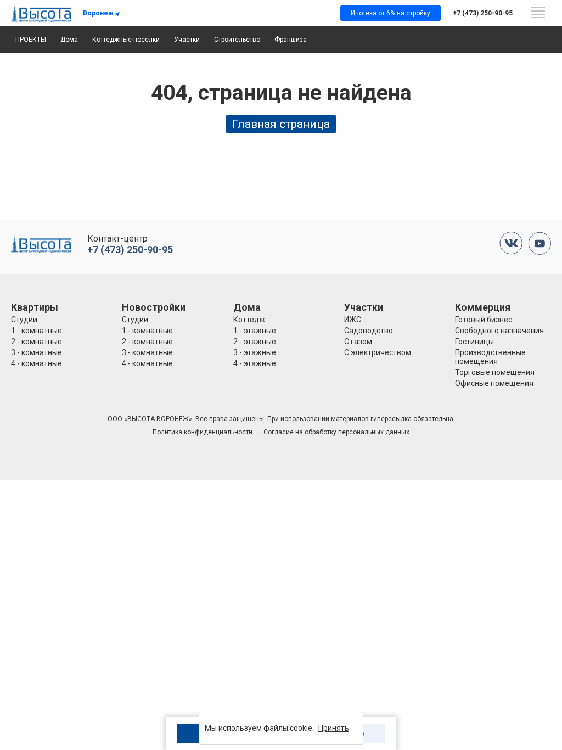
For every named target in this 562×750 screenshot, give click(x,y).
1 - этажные (254, 330)
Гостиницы (474, 341)
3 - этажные (254, 352)
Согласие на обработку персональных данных (336, 432)
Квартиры (34, 307)
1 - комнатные (36, 330)
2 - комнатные (36, 341)
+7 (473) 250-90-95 (483, 13)
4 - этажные (254, 363)
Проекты (30, 39)
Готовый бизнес (483, 319)
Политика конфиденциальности (202, 432)
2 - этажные (254, 341)
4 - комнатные (36, 363)
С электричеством (377, 352)
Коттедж (249, 319)
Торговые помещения (495, 372)
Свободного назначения (499, 330)
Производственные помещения (490, 357)
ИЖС (352, 319)
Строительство (237, 39)
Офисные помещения (494, 383)
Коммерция (482, 307)
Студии (24, 319)
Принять (333, 728)
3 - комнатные (36, 352)
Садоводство (368, 330)
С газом (358, 341)
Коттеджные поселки (126, 39)
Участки (187, 39)
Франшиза (290, 39)
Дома (69, 39)
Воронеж (98, 13)
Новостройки (154, 307)
